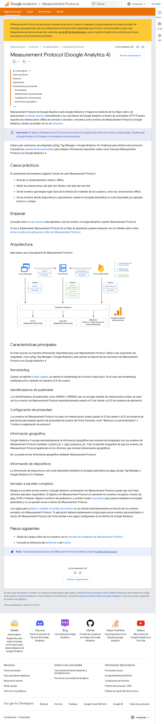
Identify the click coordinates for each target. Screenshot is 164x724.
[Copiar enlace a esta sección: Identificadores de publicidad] (56, 390)
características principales (39, 149)
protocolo (51, 542)
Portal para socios (114, 670)
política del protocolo (106, 551)
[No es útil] (142, 47)
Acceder (156, 4)
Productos (34, 47)
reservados (97, 498)
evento (67, 542)
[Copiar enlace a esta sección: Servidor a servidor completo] (56, 484)
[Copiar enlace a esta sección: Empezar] (28, 214)
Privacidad (24, 717)
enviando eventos (35, 115)
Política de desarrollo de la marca (121, 691)
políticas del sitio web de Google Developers (100, 596)
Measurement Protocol (60, 4)
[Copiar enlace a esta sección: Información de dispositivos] (54, 464)
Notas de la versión (13, 680)
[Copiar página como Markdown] (24, 61)
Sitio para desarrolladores (17, 675)
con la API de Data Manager (72, 32)
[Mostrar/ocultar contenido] (30, 71)
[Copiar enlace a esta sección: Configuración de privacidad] (55, 410)
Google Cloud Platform (95, 704)
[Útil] (137, 47)
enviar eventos (36, 221)
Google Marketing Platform (118, 675)
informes (58, 123)
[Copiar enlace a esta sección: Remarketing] (32, 370)
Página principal (12, 11)
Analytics (30, 4)
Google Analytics (51, 47)
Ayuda (60, 11)
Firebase (73, 704)
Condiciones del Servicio (117, 680)
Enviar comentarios (130, 55)
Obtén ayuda (10, 686)
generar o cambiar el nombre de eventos (50, 508)
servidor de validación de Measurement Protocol (95, 536)
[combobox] (106, 4)
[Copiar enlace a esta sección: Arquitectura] (36, 245)
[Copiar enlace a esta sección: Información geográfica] (48, 434)
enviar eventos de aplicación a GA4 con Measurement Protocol (45, 232)
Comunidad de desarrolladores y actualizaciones (70, 671)
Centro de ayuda (12, 670)
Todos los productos (139, 704)
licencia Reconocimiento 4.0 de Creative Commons (102, 593)
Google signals (39, 376)
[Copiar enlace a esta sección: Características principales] (60, 345)
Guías (30, 11)
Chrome (58, 704)
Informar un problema (15, 691)
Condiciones (10, 717)
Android (44, 704)
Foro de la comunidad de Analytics (71, 678)
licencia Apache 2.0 (29, 596)
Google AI (118, 704)
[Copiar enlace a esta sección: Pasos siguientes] (43, 529)
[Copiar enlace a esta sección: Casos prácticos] (42, 166)
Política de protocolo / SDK (118, 686)
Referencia (45, 11)
